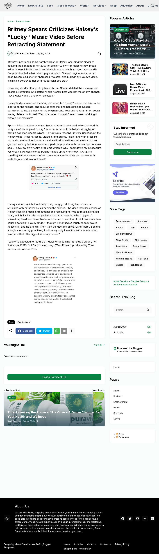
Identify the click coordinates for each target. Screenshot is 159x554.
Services (98, 5)
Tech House (135, 265)
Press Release (65, 5)
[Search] (152, 5)
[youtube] (137, 518)
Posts (121, 434)
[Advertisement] (79, 469)
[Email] (64, 331)
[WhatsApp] (57, 331)
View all (98, 345)
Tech (50, 5)
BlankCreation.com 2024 (28, 544)
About (140, 5)
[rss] (152, 518)
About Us (91, 544)
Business (142, 221)
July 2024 (133, 332)
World (83, 5)
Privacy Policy (122, 544)
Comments (123, 437)
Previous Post (13, 390)
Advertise (126, 5)
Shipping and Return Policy (77, 548)
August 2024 (133, 326)
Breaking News (124, 233)
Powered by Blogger (129, 348)
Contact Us (105, 544)
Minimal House (124, 258)
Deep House (139, 246)
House (119, 227)
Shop (113, 5)
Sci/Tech (143, 258)
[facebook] (122, 518)
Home (21, 5)
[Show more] (71, 331)
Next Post (98, 390)
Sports (119, 265)
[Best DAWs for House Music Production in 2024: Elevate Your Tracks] (120, 89)
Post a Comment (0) (54, 377)
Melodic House (124, 252)
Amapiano (121, 246)
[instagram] (145, 518)
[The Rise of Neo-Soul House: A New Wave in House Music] (120, 69)
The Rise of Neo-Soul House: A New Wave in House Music (140, 68)
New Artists (35, 5)
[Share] (98, 53)
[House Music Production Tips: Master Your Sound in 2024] (120, 108)
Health (144, 227)
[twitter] (130, 518)
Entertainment (23, 21)
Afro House (141, 240)
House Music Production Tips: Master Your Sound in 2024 (140, 106)
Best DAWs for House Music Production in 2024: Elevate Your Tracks (141, 87)
